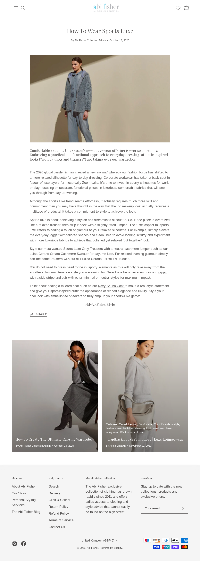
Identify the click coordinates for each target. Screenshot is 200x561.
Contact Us (57, 527)
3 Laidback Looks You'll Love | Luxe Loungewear (144, 439)
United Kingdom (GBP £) (97, 540)
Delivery (55, 493)
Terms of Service (61, 520)
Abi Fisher (92, 548)
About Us (17, 478)
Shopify (118, 548)
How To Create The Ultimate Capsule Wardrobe (54, 439)
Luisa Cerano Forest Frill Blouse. (106, 259)
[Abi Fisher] (106, 8)
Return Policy (58, 506)
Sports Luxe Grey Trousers (83, 249)
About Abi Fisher (24, 486)
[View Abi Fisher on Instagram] (15, 544)
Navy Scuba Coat (111, 286)
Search (54, 486)
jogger (162, 272)
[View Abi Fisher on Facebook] (24, 544)
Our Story (19, 493)
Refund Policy (59, 513)
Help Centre (56, 478)
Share (41, 314)
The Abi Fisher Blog (26, 512)
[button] (22, 7)
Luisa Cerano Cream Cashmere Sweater (60, 254)
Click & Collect (59, 500)
